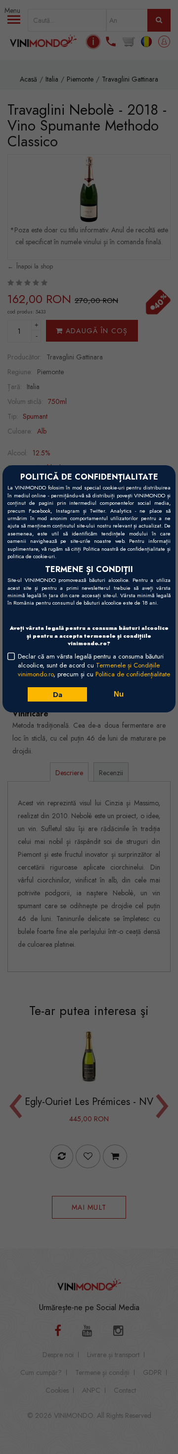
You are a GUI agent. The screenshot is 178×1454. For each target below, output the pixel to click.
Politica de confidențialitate (132, 674)
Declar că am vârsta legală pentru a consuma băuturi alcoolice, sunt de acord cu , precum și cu (94, 665)
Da (57, 694)
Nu (119, 694)
